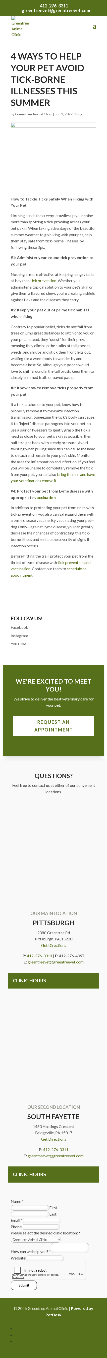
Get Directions (53, 945)
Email (17, 1220)
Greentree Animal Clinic (33, 114)
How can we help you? (31, 1251)
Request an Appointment (53, 725)
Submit (24, 1285)
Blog (78, 114)
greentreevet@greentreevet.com (56, 962)
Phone (16, 1226)
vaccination (45, 497)
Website (18, 1258)
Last (52, 1214)
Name (17, 1201)
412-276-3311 (54, 5)
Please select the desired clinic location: (45, 1232)
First (53, 1207)
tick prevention (43, 280)
